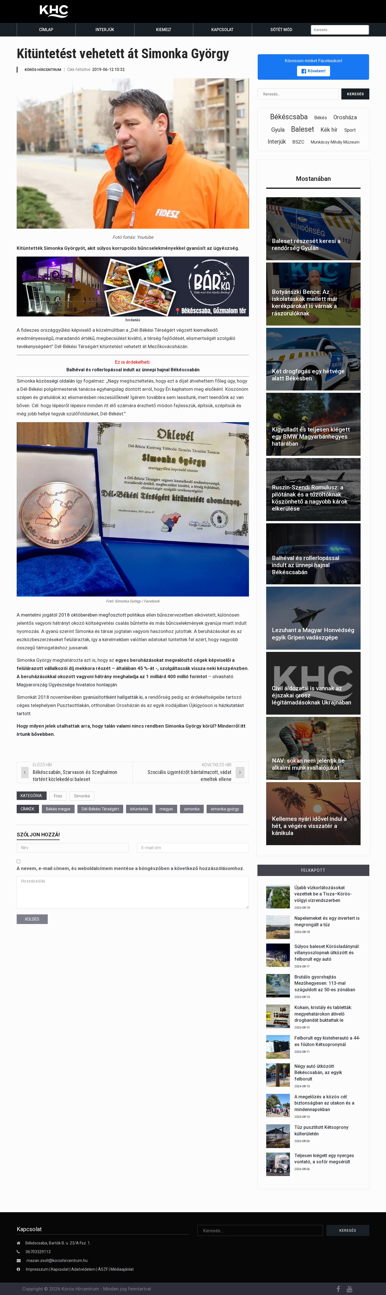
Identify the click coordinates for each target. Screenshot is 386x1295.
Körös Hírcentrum (43, 70)
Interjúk (105, 29)
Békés (320, 117)
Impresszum (37, 1269)
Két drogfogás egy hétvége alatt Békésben (308, 375)
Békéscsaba (289, 117)
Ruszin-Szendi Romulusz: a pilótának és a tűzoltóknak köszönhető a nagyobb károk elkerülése (310, 498)
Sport (350, 130)
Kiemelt (163, 29)
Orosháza (345, 117)
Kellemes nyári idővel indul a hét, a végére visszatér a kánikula (309, 825)
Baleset (302, 129)
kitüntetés (139, 809)
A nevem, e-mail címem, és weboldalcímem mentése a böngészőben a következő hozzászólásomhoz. (130, 868)
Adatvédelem (83, 1269)
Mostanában (313, 178)
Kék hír (329, 129)
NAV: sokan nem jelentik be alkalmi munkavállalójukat (308, 764)
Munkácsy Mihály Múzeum (335, 142)
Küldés (32, 919)
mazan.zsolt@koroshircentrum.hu (57, 1260)
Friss (58, 796)
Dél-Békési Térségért (100, 809)
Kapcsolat (222, 29)
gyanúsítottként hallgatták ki (113, 697)
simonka (191, 809)
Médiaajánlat (122, 1269)
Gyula (278, 129)
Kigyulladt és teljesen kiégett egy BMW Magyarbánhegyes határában (311, 436)
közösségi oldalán (55, 381)
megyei (166, 809)
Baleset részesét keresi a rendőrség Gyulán (306, 244)
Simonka (82, 796)
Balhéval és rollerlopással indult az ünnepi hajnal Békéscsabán (132, 369)
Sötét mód (281, 29)
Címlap (46, 29)
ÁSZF (103, 1269)
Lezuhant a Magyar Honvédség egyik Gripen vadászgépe (313, 634)
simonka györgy (225, 809)
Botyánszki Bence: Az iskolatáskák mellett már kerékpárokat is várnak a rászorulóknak (305, 302)
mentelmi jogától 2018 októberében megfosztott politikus (83, 615)
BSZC (298, 142)
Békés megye (58, 809)
